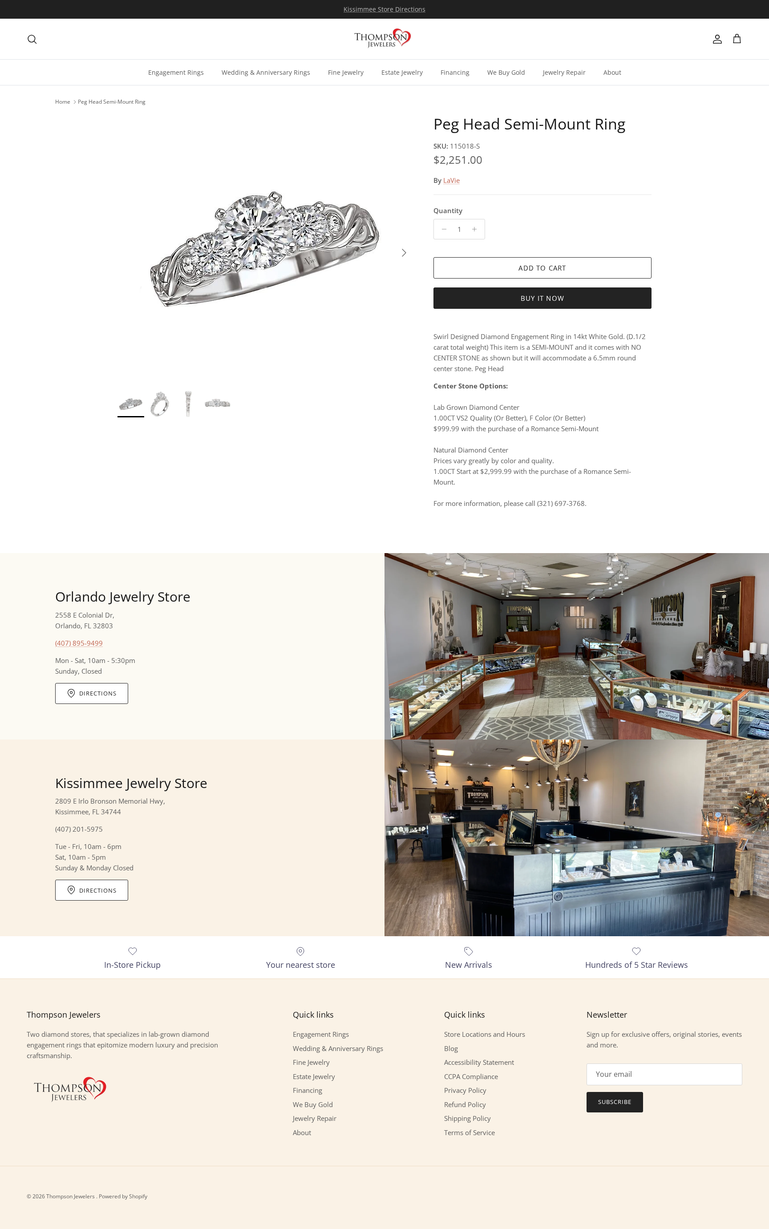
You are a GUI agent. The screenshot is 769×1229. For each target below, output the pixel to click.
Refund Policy (465, 1104)
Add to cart (542, 267)
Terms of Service (469, 1132)
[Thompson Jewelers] (384, 39)
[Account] (715, 39)
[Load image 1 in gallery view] (265, 248)
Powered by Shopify (123, 1196)
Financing (455, 72)
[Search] (32, 39)
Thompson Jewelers (71, 1196)
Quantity (447, 210)
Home (62, 101)
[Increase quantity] (477, 229)
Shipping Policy (467, 1118)
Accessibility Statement (479, 1062)
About (612, 72)
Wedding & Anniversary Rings (266, 72)
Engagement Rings (176, 72)
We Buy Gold (506, 72)
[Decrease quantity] (441, 229)
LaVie (451, 180)
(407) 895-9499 (79, 643)
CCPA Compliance (471, 1076)
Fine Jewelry (346, 72)
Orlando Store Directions (384, 9)
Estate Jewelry (402, 72)
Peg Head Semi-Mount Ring (112, 101)
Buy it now (542, 298)
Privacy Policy (465, 1090)
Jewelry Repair (564, 72)
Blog (451, 1048)
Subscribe (614, 1102)
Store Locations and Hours (484, 1034)
